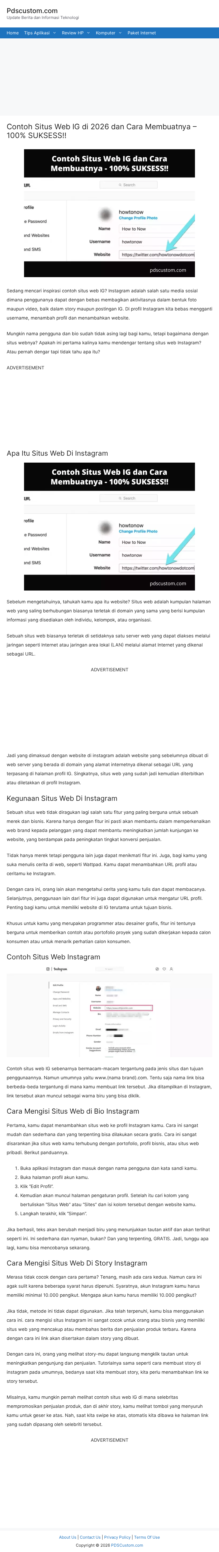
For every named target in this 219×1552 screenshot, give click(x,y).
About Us (67, 1537)
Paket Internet (142, 32)
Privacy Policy (117, 1537)
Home (13, 32)
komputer (105, 32)
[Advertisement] (109, 75)
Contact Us (90, 1537)
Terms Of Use (147, 1537)
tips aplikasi (37, 32)
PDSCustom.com (127, 1545)
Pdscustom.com (32, 11)
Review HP (73, 32)
